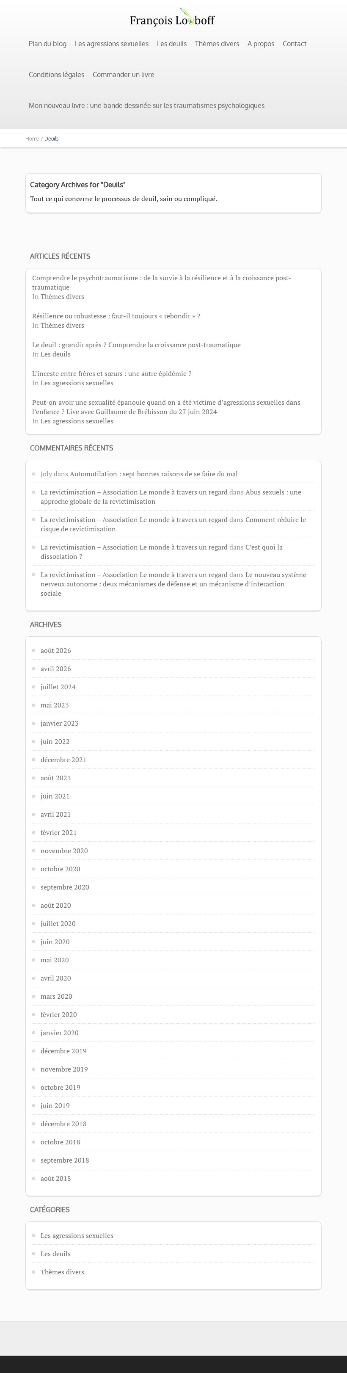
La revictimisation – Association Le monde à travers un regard (134, 492)
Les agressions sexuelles (112, 43)
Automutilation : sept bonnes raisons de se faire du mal (154, 473)
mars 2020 (56, 996)
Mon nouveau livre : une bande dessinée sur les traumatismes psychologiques (146, 105)
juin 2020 (55, 941)
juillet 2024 (58, 686)
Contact (295, 43)
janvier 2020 (60, 1032)
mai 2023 (55, 705)
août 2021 (56, 777)
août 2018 (56, 1178)
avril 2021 (56, 814)
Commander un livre (123, 74)
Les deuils (172, 43)
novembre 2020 (64, 850)
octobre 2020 (60, 868)
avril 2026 (56, 668)
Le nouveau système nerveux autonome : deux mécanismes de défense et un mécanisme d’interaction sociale (173, 584)
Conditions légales (56, 74)
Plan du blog (47, 43)
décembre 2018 (64, 1123)
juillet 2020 (58, 923)
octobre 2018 (60, 1141)
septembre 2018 (65, 1160)
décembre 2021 (64, 759)
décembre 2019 (64, 1050)
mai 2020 (55, 959)
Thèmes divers (217, 43)
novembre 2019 (64, 1069)
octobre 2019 (60, 1087)
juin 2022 (55, 741)
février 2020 (59, 1014)
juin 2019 (55, 1105)
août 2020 (56, 905)
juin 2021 (55, 796)
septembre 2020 (65, 887)
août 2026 (56, 650)
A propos (261, 43)
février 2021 (59, 832)
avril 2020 (56, 978)
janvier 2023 (60, 723)
